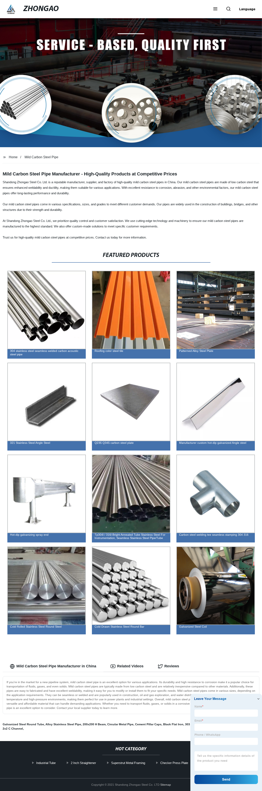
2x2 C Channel (13, 728)
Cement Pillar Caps (148, 724)
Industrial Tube (45, 763)
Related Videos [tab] (130, 666)
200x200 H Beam (94, 724)
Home (13, 157)
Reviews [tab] (171, 666)
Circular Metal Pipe (120, 724)
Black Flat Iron (173, 724)
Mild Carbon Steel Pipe (41, 157)
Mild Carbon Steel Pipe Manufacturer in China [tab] (56, 666)
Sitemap (165, 784)
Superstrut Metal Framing (128, 763)
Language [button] (247, 9)
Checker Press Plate (174, 763)
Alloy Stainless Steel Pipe (63, 724)
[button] (215, 9)
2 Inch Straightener (83, 763)
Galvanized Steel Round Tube (23, 724)
